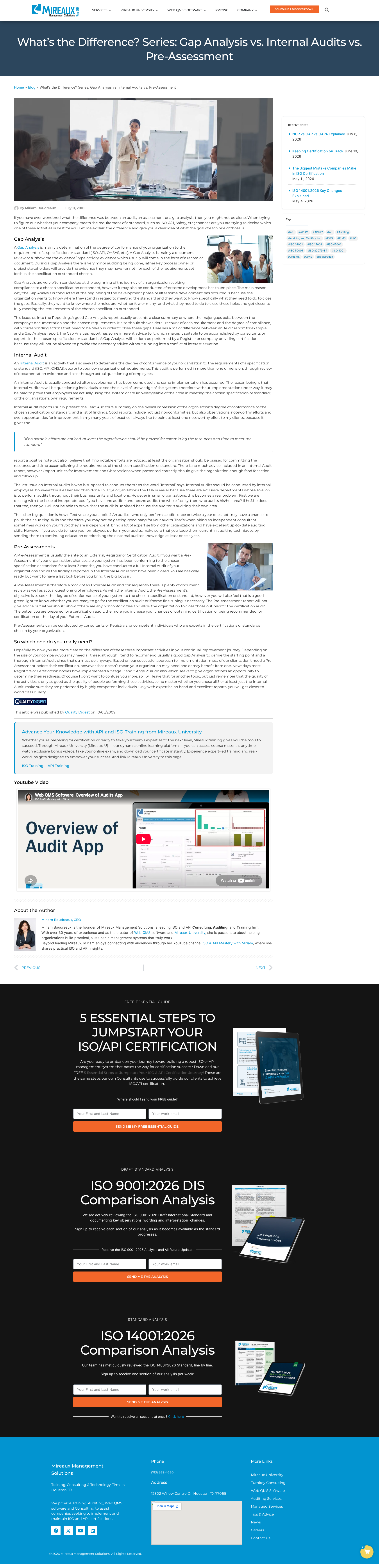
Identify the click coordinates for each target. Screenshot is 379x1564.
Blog (32, 87)
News (256, 1522)
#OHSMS (294, 256)
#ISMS (341, 238)
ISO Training (32, 766)
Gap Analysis (28, 247)
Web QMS (142, 932)
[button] (367, 1552)
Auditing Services (266, 1498)
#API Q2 (318, 232)
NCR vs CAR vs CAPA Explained (318, 134)
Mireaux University (190, 932)
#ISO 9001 (338, 250)
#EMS (329, 238)
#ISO (353, 238)
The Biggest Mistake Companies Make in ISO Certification (324, 171)
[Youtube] (80, 1530)
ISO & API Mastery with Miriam (227, 943)
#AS (330, 232)
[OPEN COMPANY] (256, 10)
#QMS (308, 256)
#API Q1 (303, 232)
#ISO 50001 (295, 250)
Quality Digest (77, 712)
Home (19, 87)
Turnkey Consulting (268, 1483)
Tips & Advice (262, 1514)
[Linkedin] (92, 1530)
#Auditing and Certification (304, 238)
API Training (58, 766)
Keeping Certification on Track (317, 151)
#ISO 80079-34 (317, 250)
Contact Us (260, 1538)
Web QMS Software (268, 1491)
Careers (257, 1530)
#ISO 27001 (314, 244)
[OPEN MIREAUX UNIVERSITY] (157, 10)
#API (291, 232)
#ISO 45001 (333, 244)
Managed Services (267, 1506)
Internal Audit (32, 363)
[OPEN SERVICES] (110, 10)
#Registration (324, 256)
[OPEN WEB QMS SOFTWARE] (205, 10)
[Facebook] (56, 1530)
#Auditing (343, 232)
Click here (176, 1416)
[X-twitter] (68, 1530)
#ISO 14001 (295, 244)
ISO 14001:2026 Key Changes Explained (317, 193)
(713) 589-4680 (162, 1472)
